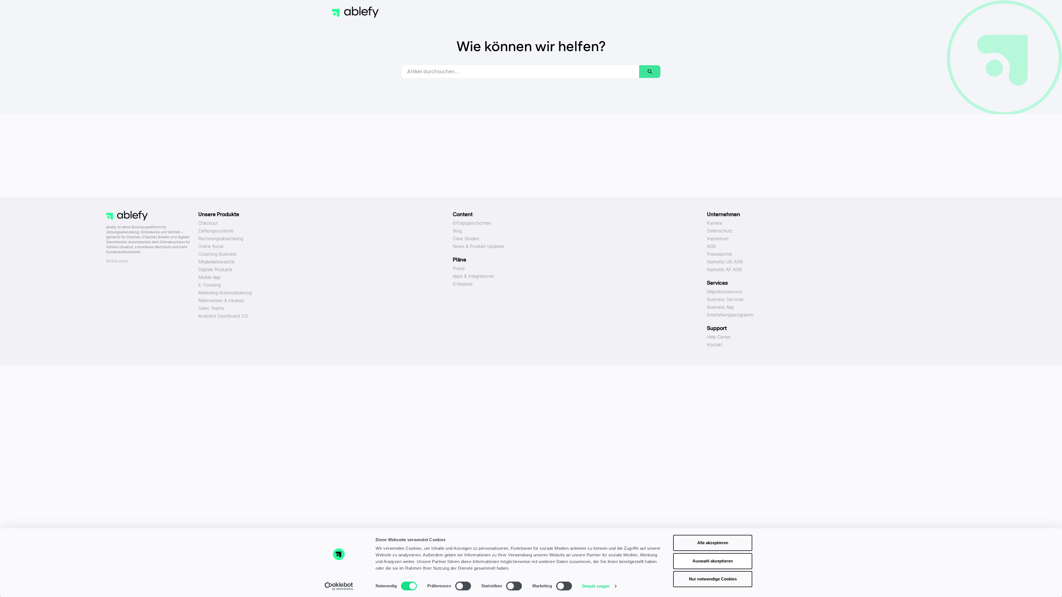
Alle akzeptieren (712, 542)
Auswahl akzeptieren (713, 561)
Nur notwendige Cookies (713, 579)
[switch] (463, 586)
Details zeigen (596, 586)
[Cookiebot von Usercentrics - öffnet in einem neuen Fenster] (339, 586)
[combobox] (520, 71)
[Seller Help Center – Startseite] (355, 12)
